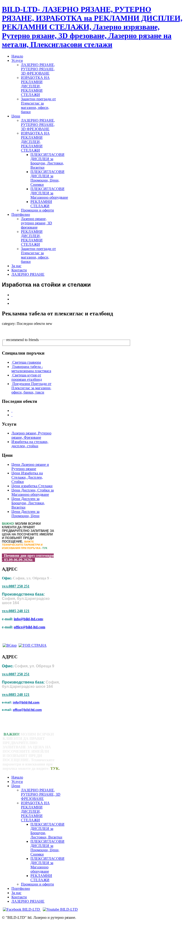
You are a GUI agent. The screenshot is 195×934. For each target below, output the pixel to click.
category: (9, 324)
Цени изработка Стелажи (32, 486)
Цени (15, 786)
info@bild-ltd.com (28, 619)
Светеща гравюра (26, 362)
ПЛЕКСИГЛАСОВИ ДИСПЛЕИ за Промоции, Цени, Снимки (47, 847)
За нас (16, 893)
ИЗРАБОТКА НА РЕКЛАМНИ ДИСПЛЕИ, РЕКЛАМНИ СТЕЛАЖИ (35, 811)
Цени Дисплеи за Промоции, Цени (25, 514)
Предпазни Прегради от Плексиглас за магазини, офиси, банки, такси (31, 388)
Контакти (19, 897)
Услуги (17, 782)
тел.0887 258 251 (15, 586)
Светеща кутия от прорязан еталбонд (26, 377)
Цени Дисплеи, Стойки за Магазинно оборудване (32, 492)
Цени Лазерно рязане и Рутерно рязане (30, 466)
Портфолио (20, 888)
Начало (17, 777)
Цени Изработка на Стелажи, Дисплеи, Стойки (27, 477)
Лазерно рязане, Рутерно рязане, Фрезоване (31, 435)
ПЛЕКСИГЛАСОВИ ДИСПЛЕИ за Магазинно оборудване (47, 865)
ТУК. (55, 768)
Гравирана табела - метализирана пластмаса (31, 369)
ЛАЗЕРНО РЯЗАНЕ (27, 901)
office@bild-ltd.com (29, 627)
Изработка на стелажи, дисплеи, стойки (29, 444)
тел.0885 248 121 (15, 611)
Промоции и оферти (37, 884)
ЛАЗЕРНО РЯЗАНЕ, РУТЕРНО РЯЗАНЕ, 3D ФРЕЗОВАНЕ (40, 794)
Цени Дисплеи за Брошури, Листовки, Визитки (28, 503)
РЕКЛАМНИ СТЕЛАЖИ (41, 878)
